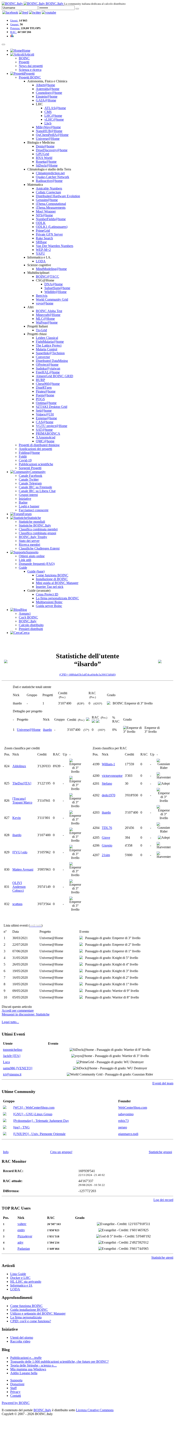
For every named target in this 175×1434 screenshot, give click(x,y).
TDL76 (107, 828)
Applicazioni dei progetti (35, 449)
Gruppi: (14, 24)
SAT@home (44, 429)
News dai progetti (31, 66)
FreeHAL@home (48, 372)
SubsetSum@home (57, 288)
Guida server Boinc (49, 606)
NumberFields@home (51, 219)
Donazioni (17, 1384)
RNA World (44, 158)
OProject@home (47, 364)
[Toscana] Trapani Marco (22, 800)
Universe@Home (48, 138)
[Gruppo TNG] (4, 1127)
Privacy (15, 1392)
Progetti (24, 62)
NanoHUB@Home (49, 131)
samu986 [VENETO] (17, 1068)
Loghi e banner (29, 506)
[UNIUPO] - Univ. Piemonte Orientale (39, 1134)
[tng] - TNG (21, 1127)
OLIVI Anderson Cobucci (19, 886)
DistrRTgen (44, 387)
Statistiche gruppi (160, 1152)
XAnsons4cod (45, 437)
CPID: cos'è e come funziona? (30, 1321)
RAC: (13, 32)
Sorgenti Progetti (30, 468)
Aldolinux (19, 766)
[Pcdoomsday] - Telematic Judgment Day (41, 1121)
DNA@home (53, 284)
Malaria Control (46, 349)
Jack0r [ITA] (11, 1056)
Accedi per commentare (18, 1010)
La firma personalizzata (26, 1317)
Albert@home (45, 85)
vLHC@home (54, 119)
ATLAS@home (55, 108)
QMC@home (45, 441)
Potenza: (15, 28)
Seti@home (44, 410)
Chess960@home (48, 384)
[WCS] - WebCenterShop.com (33, 1107)
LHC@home (53, 115)
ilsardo (47, 729)
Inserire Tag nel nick (49, 586)
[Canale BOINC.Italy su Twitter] (35, 12)
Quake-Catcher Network (52, 177)
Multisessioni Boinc (49, 602)
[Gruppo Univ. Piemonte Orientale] (4, 1134)
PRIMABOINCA (48, 433)
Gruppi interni (28, 495)
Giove (106, 837)
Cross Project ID (47, 594)
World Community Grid (52, 299)
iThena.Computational (51, 204)
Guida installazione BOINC (29, 1309)
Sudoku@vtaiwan (48, 368)
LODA (41, 261)
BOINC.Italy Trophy (33, 537)
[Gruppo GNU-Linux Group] (4, 1114)
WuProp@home (47, 322)
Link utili (25, 560)
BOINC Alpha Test (49, 311)
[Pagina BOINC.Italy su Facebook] (10, 12)
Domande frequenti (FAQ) (37, 564)
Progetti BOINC (30, 77)
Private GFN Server (49, 234)
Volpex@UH (45, 414)
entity (21, 1230)
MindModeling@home (51, 269)
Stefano (107, 783)
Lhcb (47, 123)
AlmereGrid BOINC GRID (54, 376)
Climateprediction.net (50, 173)
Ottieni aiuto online (32, 556)
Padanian (24, 1248)
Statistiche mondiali (32, 521)
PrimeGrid (43, 230)
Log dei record (163, 1200)
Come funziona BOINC (52, 575)
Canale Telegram (30, 483)
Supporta (16, 1380)
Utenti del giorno (21, 1337)
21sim (106, 855)
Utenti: (14, 20)
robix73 (123, 1121)
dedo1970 (108, 795)
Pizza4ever (25, 1236)
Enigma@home (46, 418)
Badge (23, 502)
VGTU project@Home (51, 426)
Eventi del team (162, 1083)
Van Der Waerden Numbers (54, 246)
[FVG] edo (19, 852)
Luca (6, 1062)
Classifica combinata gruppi (37, 533)
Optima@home (46, 403)
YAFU (40, 253)
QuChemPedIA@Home (52, 135)
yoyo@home (44, 303)
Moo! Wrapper (46, 211)
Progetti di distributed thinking (39, 445)
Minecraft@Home (48, 315)
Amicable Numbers (49, 188)
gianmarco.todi (128, 1134)
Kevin (16, 818)
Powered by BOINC (16, 1403)
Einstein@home (46, 96)
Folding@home (29, 452)
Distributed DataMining (52, 361)
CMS (48, 112)
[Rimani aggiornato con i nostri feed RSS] (49, 12)
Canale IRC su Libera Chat (37, 491)
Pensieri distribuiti (31, 629)
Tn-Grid (41, 330)
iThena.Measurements (51, 207)
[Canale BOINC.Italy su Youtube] (23, 12)
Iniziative (25, 498)
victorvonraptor (112, 775)
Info (6, 1152)
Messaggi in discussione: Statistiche (26, 1014)
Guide (23, 567)
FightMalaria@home (50, 341)
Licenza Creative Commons (95, 1410)
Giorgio (107, 845)
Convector (43, 357)
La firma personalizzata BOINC (57, 598)
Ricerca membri (29, 544)
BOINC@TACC (47, 276)
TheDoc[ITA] (21, 783)
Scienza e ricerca (30, 69)
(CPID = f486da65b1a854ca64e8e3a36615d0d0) (87, 674)
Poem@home (45, 395)
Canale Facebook (30, 475)
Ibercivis (41, 295)
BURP (40, 380)
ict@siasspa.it (12, 1074)
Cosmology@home (49, 92)
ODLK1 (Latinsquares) (51, 227)
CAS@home (44, 422)
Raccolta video (20, 1341)
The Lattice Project (48, 345)
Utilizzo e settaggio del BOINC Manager (38, 1313)
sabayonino (126, 1114)
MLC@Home (45, 318)
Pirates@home (45, 391)
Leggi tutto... (10, 1022)
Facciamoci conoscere (33, 510)
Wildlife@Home (55, 292)
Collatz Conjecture (48, 192)
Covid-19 (25, 460)
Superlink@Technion (50, 353)
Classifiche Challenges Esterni (39, 548)
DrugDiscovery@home (51, 150)
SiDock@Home (47, 165)
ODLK (41, 223)
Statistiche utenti (162, 1257)
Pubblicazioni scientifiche (36, 464)
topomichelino (12, 1049)
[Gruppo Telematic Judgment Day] (4, 1121)
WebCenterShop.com (132, 1107)
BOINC (24, 58)
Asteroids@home (47, 89)
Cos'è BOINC (28, 617)
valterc (22, 1224)
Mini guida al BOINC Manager (57, 583)
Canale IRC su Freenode (35, 487)
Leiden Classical (47, 338)
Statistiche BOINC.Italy (35, 525)
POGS (40, 399)
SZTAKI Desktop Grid (51, 406)
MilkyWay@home (48, 127)
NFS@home (44, 215)
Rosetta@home (46, 161)
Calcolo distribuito (31, 625)
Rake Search (44, 238)
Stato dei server (29, 541)
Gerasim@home (47, 200)
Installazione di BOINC (52, 579)
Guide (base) (36, 571)
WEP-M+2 (43, 249)
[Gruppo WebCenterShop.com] (4, 1108)
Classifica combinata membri (38, 529)
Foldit (23, 456)
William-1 (108, 764)
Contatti (15, 1395)
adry (20, 1242)
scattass (17, 904)
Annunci (25, 613)
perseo (122, 1127)
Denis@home (45, 146)
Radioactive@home (49, 181)
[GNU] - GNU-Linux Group (32, 1114)
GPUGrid (42, 154)
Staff (13, 1388)
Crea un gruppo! (61, 1152)
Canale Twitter (29, 479)
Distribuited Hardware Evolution (58, 196)
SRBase (41, 242)
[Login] (77, 8)
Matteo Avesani (22, 869)
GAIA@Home (46, 100)
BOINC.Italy (27, 621)
